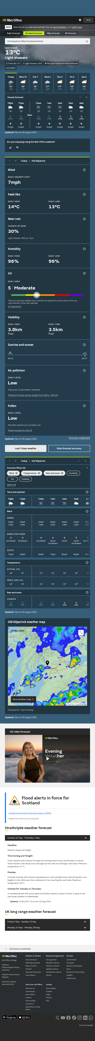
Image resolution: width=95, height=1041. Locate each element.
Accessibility (51, 988)
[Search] (86, 41)
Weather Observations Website (11, 975)
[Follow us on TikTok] (74, 1017)
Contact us (29, 1004)
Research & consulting (75, 972)
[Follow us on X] (57, 1017)
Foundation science (53, 972)
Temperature (28, 473)
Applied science (52, 969)
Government (71, 960)
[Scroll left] (80, 97)
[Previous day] (9, 160)
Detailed (33, 33)
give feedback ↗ (61, 27)
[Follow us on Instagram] (79, 1017)
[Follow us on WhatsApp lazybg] (91, 1017)
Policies (49, 984)
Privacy (49, 998)
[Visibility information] (84, 317)
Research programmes (55, 956)
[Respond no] (17, 147)
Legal (48, 994)
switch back (76, 27)
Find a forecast (31, 960)
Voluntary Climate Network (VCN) (9, 983)
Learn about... (30, 975)
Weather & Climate (33, 956)
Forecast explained (79, 437)
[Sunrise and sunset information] (84, 345)
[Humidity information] (84, 249)
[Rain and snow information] (87, 592)
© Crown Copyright (86, 1025)
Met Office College (9, 960)
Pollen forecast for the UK (20, 430)
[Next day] (15, 160)
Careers (28, 998)
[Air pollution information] (84, 370)
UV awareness (14, 306)
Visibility (26, 479)
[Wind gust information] (84, 170)
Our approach (51, 960)
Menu (88, 20)
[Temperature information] (87, 562)
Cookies (49, 991)
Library (48, 975)
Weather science (52, 963)
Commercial (30, 991)
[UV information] (84, 273)
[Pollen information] (84, 406)
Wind (10, 473)
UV (12, 479)
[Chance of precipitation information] (84, 219)
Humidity (73, 473)
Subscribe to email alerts (32, 1008)
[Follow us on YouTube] (63, 1017)
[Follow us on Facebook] (68, 1017)
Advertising (71, 978)
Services (70, 956)
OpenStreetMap (81, 704)
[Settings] (80, 20)
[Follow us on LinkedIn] (85, 1017)
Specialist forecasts (33, 972)
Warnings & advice (32, 963)
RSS (47, 1001)
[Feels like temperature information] (84, 194)
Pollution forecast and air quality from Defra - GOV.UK (33, 395)
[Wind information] (87, 511)
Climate (28, 969)
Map (53, 33)
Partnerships (30, 1001)
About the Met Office (33, 984)
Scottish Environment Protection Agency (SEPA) (30, 813)
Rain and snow (52, 473)
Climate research (52, 966)
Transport (70, 963)
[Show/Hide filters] (87, 467)
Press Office (30, 994)
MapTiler (70, 704)
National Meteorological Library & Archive (11, 967)
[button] (47, 663)
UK (70, 33)
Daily (13, 33)
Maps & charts (31, 966)
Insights (70, 975)
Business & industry (74, 966)
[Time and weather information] (87, 492)
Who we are (30, 988)
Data (69, 969)
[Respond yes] (10, 147)
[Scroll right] (86, 97)
